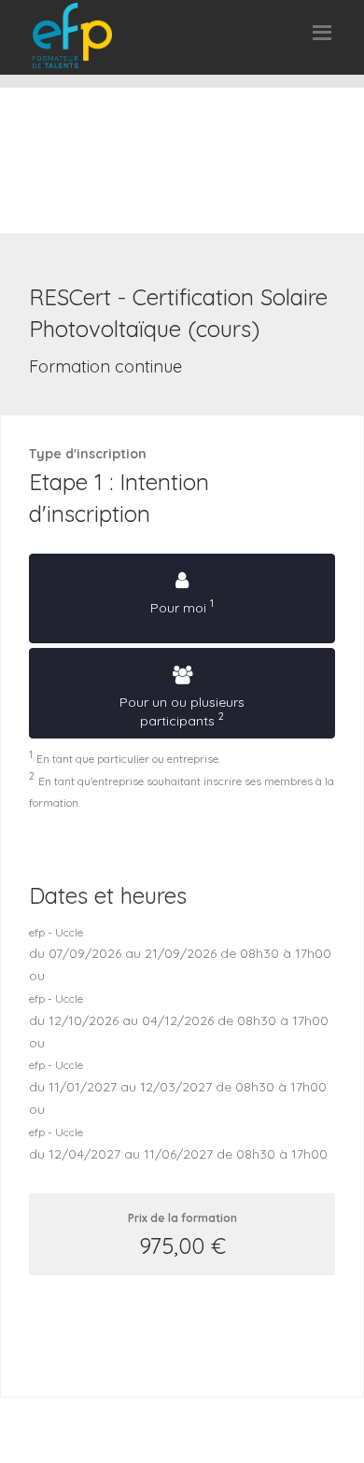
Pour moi (182, 606)
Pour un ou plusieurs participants (182, 711)
